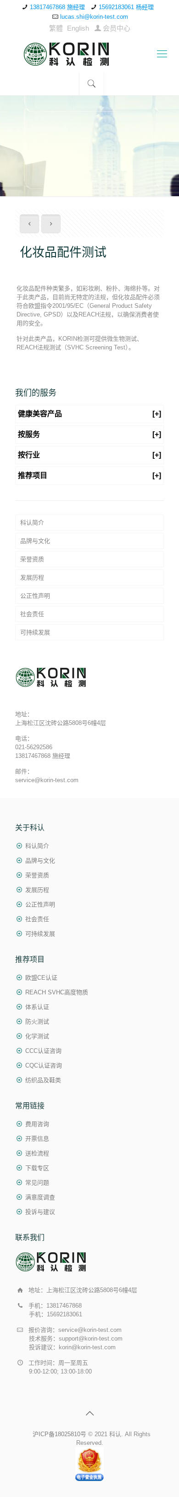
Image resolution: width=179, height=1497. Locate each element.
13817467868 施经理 (57, 7)
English (78, 28)
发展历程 (32, 577)
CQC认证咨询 (43, 1065)
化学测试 (37, 1036)
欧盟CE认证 (41, 977)
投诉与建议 (40, 1211)
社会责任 (32, 614)
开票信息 (37, 1138)
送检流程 (37, 1153)
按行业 (89, 455)
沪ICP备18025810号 (59, 1434)
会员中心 (116, 28)
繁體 (56, 28)
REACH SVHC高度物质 (56, 992)
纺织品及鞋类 (43, 1080)
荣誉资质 (32, 559)
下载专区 (37, 1167)
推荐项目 (89, 475)
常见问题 (37, 1182)
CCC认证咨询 (43, 1050)
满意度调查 (40, 1197)
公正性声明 (35, 595)
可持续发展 (35, 632)
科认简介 (32, 522)
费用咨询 (37, 1124)
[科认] (89, 54)
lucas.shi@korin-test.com (94, 16)
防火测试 (37, 1021)
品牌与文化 (35, 540)
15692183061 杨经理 (126, 7)
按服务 (89, 434)
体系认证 (37, 1006)
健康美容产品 (89, 414)
